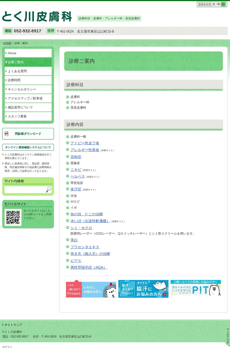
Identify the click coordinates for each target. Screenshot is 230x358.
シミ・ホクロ (81, 228)
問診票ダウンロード (28, 133)
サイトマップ (13, 325)
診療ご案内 (16, 62)
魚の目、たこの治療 (87, 214)
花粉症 (76, 157)
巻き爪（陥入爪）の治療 (90, 254)
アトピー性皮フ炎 (85, 143)
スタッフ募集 (17, 116)
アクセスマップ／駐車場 (25, 98)
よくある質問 (17, 71)
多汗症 (76, 189)
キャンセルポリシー (22, 89)
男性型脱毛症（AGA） (89, 267)
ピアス (76, 261)
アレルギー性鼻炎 (85, 150)
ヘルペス (78, 176)
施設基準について (20, 107)
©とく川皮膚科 (12, 331)
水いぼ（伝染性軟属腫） (90, 221)
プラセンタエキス (85, 247)
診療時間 (14, 80)
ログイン (7, 346)
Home (12, 53)
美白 (74, 240)
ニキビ (76, 170)
